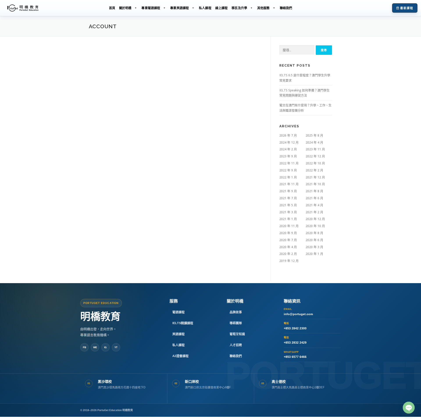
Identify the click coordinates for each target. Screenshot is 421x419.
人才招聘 (236, 345)
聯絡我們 (286, 8)
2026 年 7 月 (288, 135)
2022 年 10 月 (315, 163)
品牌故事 (236, 312)
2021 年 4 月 (314, 205)
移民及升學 (239, 8)
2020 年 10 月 (315, 226)
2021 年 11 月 (289, 184)
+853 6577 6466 (295, 355)
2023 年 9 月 (288, 156)
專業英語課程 (179, 8)
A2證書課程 (180, 356)
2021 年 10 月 (315, 184)
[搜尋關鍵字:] (296, 50)
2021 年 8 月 (314, 191)
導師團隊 (236, 323)
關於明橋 (125, 8)
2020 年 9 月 (288, 233)
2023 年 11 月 (315, 149)
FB (84, 347)
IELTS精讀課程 (182, 323)
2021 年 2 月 (314, 212)
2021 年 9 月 (288, 191)
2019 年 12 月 (289, 261)
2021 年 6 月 (314, 198)
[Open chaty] (409, 408)
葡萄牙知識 (237, 334)
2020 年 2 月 (288, 254)
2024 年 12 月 (289, 142)
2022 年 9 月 (288, 170)
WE (95, 347)
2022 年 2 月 (314, 170)
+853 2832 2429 (295, 340)
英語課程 (178, 334)
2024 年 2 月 (288, 149)
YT (116, 347)
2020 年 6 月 (314, 240)
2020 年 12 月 (315, 219)
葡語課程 (178, 312)
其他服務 (263, 8)
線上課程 (221, 8)
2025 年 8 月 (314, 135)
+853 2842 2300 (295, 326)
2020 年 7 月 (288, 240)
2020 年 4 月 (288, 247)
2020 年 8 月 (314, 233)
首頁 (112, 8)
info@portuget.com (298, 312)
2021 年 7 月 (288, 198)
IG (105, 347)
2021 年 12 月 (315, 177)
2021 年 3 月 (288, 212)
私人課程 (205, 8)
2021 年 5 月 (288, 205)
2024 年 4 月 (314, 142)
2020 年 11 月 (289, 226)
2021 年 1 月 (288, 219)
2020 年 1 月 (314, 254)
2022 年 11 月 (289, 163)
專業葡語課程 (150, 8)
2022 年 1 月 (288, 177)
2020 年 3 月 (314, 247)
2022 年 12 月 (315, 156)
